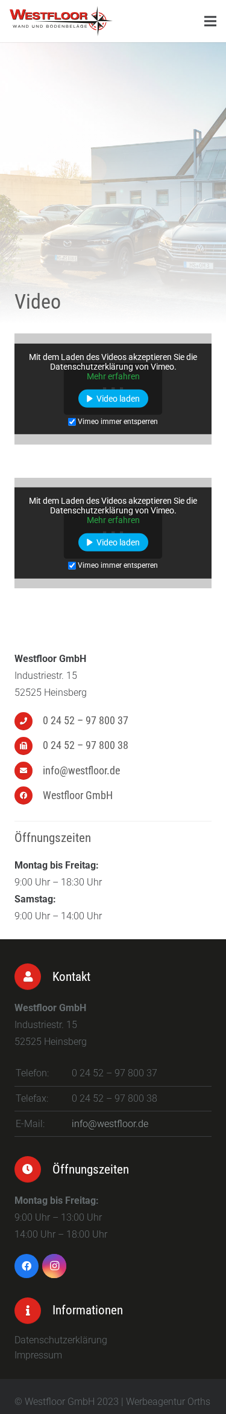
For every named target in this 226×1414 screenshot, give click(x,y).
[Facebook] (26, 1266)
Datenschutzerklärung (60, 1340)
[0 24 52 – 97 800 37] (28, 721)
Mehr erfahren (113, 376)
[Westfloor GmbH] (28, 795)
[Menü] (210, 21)
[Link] (61, 21)
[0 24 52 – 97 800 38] (28, 746)
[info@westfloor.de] (28, 771)
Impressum (38, 1355)
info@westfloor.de (110, 1124)
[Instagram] (54, 1266)
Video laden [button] (118, 398)
